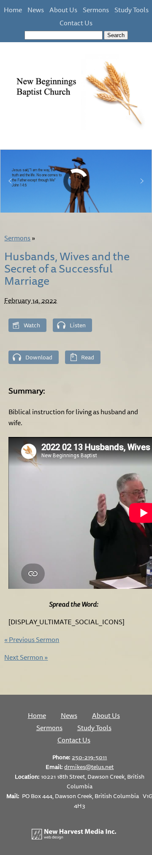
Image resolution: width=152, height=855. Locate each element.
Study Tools (131, 9)
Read (87, 357)
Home (13, 9)
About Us (63, 9)
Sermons (96, 9)
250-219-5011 (89, 757)
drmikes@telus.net (89, 766)
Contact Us (76, 22)
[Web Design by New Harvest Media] (74, 836)
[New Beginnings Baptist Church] (76, 128)
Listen (78, 325)
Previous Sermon (31, 639)
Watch (32, 325)
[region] (76, 181)
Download (38, 357)
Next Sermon (26, 657)
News (35, 9)
